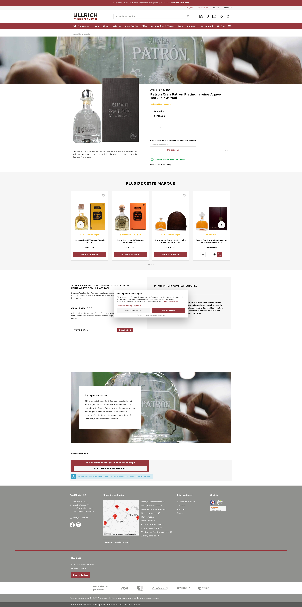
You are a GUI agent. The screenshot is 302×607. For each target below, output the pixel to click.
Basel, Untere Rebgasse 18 (153, 509)
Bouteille (159, 111)
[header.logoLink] (91, 16)
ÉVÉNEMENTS (203, 8)
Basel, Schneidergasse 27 (153, 502)
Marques (181, 509)
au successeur (90, 254)
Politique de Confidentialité (107, 604)
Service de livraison (186, 502)
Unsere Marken (78, 568)
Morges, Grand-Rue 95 (151, 528)
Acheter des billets (180, 3)
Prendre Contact (80, 575)
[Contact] (214, 16)
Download (125, 330)
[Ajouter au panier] (219, 254)
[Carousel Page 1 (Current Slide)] (149, 264)
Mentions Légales (131, 604)
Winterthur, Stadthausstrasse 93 (156, 532)
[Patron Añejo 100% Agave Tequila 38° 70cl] (89, 212)
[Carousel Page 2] (151, 264)
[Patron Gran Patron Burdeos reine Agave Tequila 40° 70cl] (170, 212)
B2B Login (228, 8)
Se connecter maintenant (110, 468)
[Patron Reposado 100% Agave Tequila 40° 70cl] (130, 212)
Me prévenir (173, 150)
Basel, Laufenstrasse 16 (152, 505)
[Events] (201, 17)
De (214, 8)
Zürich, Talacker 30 (150, 536)
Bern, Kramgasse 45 (150, 513)
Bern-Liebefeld (148, 521)
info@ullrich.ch (80, 518)
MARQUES (189, 8)
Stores (180, 513)
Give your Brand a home (82, 565)
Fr (218, 8)
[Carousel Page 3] (153, 264)
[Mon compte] (228, 16)
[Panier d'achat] (232, 16)
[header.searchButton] (188, 16)
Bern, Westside (148, 517)
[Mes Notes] (221, 16)
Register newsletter (115, 542)
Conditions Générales (80, 604)
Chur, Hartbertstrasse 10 (152, 524)
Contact (181, 505)
